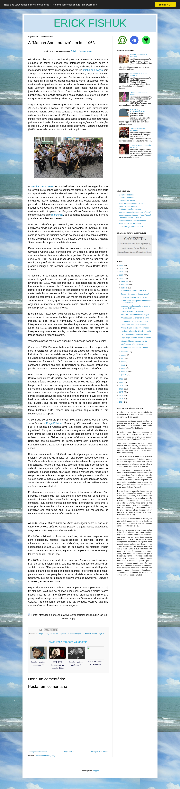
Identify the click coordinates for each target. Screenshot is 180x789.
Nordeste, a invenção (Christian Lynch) (136, 331)
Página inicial (69, 752)
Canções (48, 633)
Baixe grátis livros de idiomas (130, 224)
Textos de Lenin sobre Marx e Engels (135, 315)
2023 (121, 275)
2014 (121, 402)
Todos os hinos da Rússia (129, 206)
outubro (124, 288)
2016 (121, 395)
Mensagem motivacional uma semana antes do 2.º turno (135, 307)
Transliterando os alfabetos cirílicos (132, 221)
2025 (121, 269)
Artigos (41, 633)
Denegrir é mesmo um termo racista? (135, 294)
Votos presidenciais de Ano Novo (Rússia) (135, 215)
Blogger (95, 771)
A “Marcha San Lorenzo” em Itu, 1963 (135, 318)
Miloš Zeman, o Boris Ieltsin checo (134, 344)
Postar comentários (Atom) (45, 756)
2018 (121, 389)
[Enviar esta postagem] (41, 629)
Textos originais (98, 633)
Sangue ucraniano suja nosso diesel (135, 334)
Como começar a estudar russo (131, 227)
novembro (125, 285)
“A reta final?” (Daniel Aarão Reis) (134, 291)
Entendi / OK (165, 4)
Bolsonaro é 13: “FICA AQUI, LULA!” (134, 321)
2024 (121, 272)
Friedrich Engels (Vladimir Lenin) (133, 311)
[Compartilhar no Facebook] (53, 629)
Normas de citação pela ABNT (130, 218)
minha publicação (93, 70)
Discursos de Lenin (126, 195)
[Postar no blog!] (48, 629)
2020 (121, 382)
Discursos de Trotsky (127, 201)
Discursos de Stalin (126, 198)
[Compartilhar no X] (51, 629)
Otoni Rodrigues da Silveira (79, 633)
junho (123, 362)
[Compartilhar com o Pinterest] (56, 629)
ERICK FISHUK (90, 23)
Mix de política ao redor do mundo (134, 341)
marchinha (57, 214)
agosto (123, 355)
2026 (121, 265)
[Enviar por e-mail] (45, 629)
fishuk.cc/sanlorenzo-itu (81, 51)
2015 (121, 399)
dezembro (125, 281)
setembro (124, 352)
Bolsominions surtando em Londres (134, 348)
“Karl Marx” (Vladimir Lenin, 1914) (134, 297)
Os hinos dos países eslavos (130, 209)
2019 (121, 386)
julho (123, 358)
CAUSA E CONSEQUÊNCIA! (137, 110)
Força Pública (54, 423)
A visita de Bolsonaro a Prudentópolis (135, 328)
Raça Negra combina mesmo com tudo (136, 338)
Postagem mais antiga (99, 752)
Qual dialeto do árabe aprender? (133, 325)
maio (123, 365)
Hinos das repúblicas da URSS (131, 203)
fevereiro (124, 372)
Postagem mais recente (38, 752)
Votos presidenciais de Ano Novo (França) (135, 212)
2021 (121, 379)
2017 (121, 392)
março (123, 368)
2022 (121, 278)
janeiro (124, 375)
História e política (60, 633)
